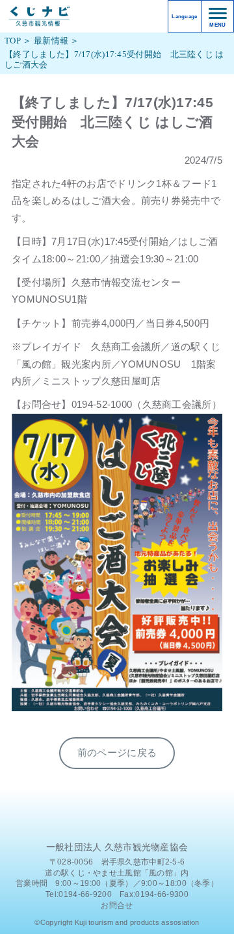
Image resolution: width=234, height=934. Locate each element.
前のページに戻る (117, 753)
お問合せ (117, 905)
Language (184, 16)
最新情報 (51, 40)
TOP (13, 40)
